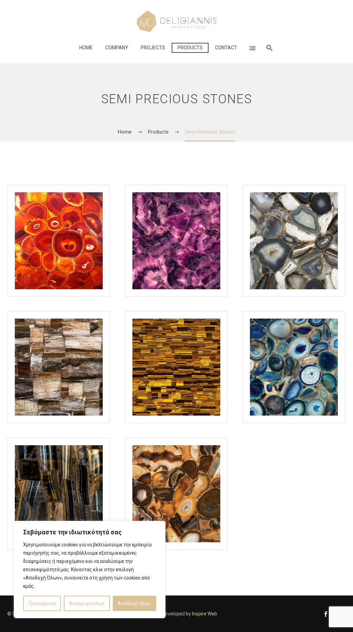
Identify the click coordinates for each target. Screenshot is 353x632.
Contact (226, 47)
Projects (153, 47)
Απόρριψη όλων (87, 603)
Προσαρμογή (42, 603)
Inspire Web (204, 613)
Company (116, 47)
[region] (89, 569)
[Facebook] (326, 614)
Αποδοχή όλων (134, 603)
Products (190, 47)
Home (86, 47)
